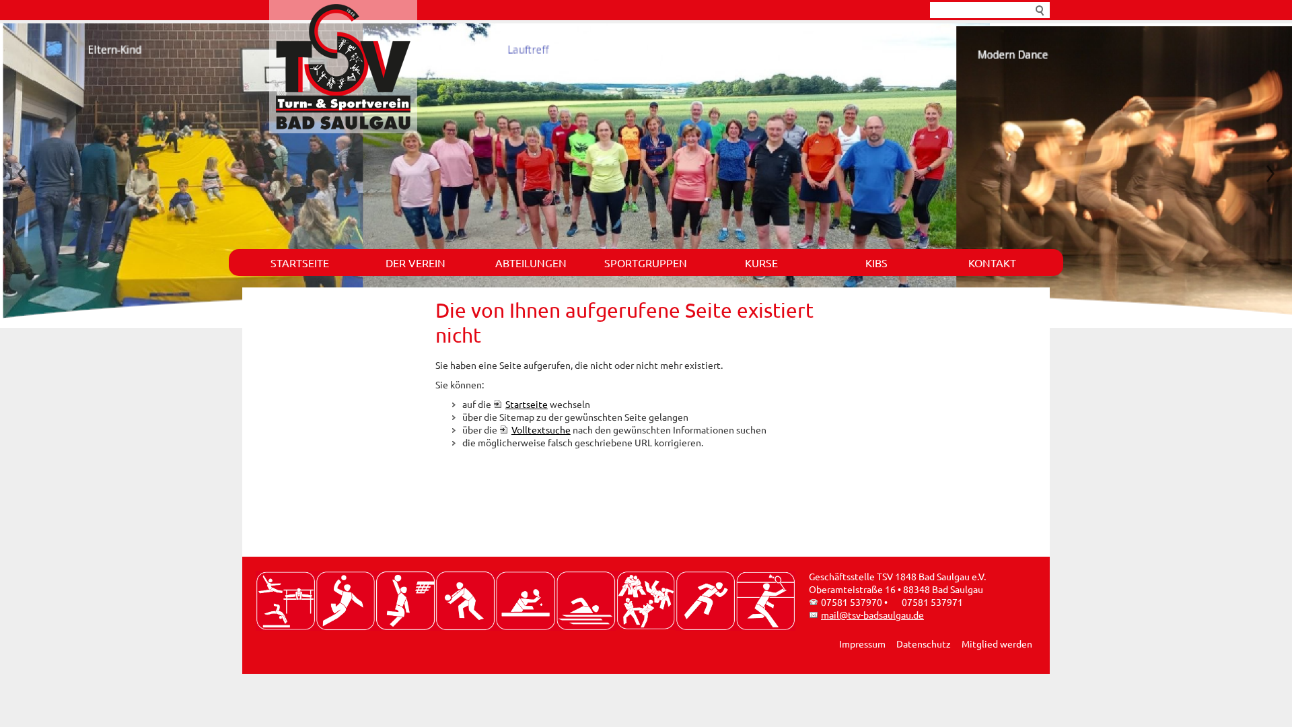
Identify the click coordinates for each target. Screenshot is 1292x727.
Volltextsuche (541, 429)
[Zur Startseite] (343, 66)
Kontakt (992, 262)
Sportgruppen (645, 262)
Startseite (300, 262)
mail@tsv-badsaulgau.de (872, 615)
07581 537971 (932, 602)
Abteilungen (531, 262)
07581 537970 (851, 602)
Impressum (862, 643)
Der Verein (415, 262)
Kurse (761, 262)
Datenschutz (923, 643)
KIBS (876, 262)
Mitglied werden (997, 643)
